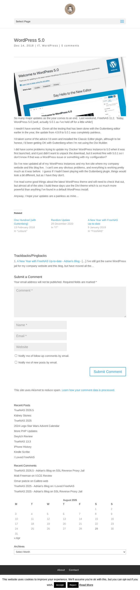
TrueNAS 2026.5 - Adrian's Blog (33, 470)
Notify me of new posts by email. (37, 362)
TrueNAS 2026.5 (24, 410)
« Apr (17, 538)
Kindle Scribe (22, 451)
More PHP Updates (25, 431)
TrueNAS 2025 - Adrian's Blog (31, 486)
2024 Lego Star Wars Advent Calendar (36, 425)
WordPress (50, 45)
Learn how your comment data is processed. (88, 390)
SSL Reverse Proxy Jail (70, 470)
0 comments (70, 45)
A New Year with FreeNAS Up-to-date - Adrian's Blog (48, 261)
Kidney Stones (22, 415)
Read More (86, 584)
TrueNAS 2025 (23, 420)
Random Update (60, 220)
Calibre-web (41, 480)
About (61, 569)
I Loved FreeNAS (24, 457)
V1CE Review (43, 475)
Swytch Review (23, 436)
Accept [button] (60, 585)
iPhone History (23, 446)
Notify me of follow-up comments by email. (43, 355)
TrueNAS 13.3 (22, 441)
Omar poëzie (22, 480)
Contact (74, 569)
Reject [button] (73, 585)
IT (38, 45)
